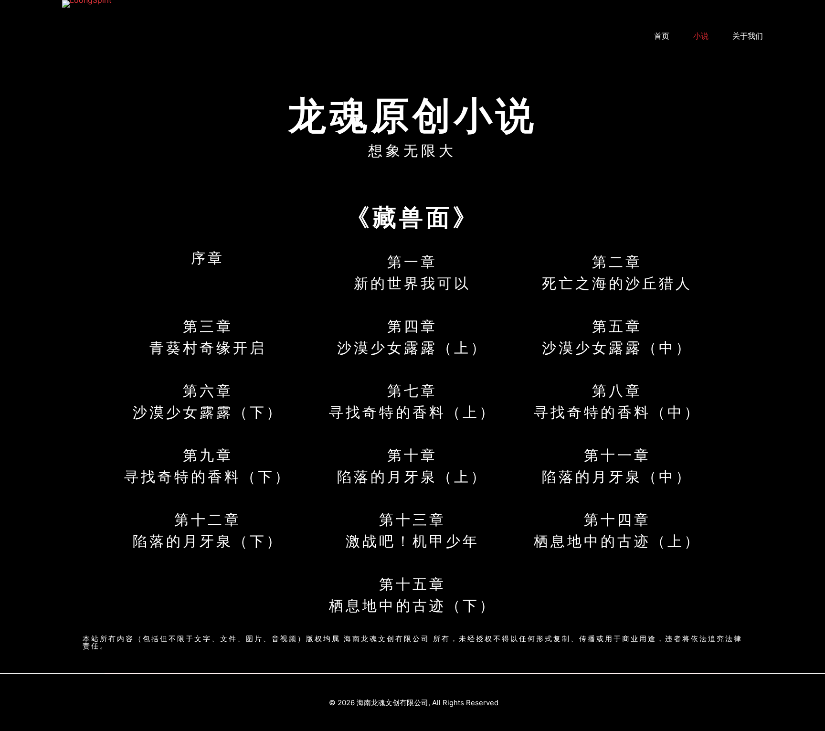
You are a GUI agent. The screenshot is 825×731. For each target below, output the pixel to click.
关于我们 (747, 36)
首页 (661, 36)
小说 (701, 36)
